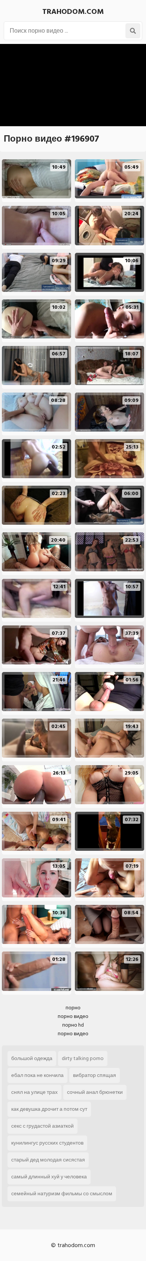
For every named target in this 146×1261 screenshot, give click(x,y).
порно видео (73, 1016)
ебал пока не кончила (37, 1075)
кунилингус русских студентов (47, 1143)
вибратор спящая (94, 1075)
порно (73, 1007)
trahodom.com (73, 12)
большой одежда (31, 1058)
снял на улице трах (34, 1092)
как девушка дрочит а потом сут (49, 1109)
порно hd (73, 1025)
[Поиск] (132, 30)
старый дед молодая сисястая (48, 1159)
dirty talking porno (83, 1058)
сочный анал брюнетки (95, 1092)
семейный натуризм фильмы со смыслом (61, 1193)
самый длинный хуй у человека (49, 1176)
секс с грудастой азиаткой (42, 1126)
